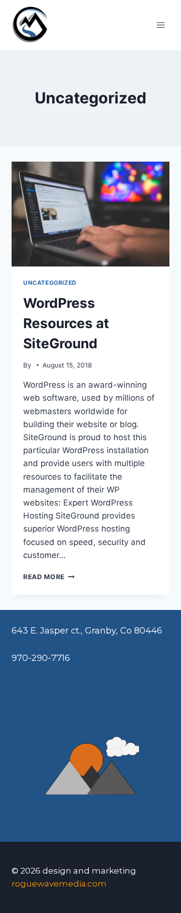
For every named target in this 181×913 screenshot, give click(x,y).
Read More (49, 577)
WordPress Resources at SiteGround (66, 323)
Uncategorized (50, 282)
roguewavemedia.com (59, 883)
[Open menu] (160, 24)
